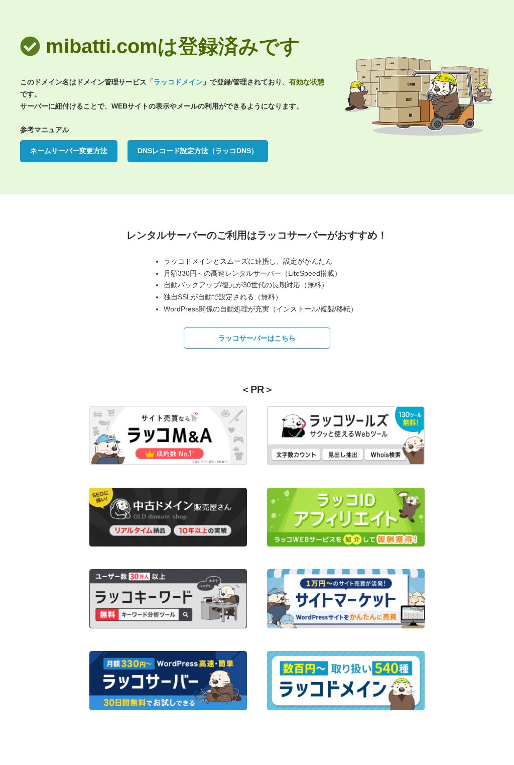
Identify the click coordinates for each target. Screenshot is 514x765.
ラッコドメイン (178, 82)
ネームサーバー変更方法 (68, 151)
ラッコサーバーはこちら (257, 338)
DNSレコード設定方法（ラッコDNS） (198, 151)
